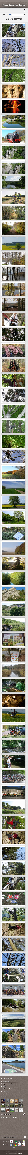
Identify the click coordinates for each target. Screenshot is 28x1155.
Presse (4, 1086)
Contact (7, 14)
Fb (10, 14)
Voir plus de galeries (6, 1114)
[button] (13, 30)
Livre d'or (5, 1091)
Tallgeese (20, 1153)
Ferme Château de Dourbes (14, 5)
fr (6, 1)
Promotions (5, 1094)
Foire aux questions (7, 1078)
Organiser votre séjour (8, 1083)
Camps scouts (6, 1081)
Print (4, 14)
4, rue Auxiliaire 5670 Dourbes (8, 1137)
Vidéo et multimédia (8, 1088)
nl (20, 1)
